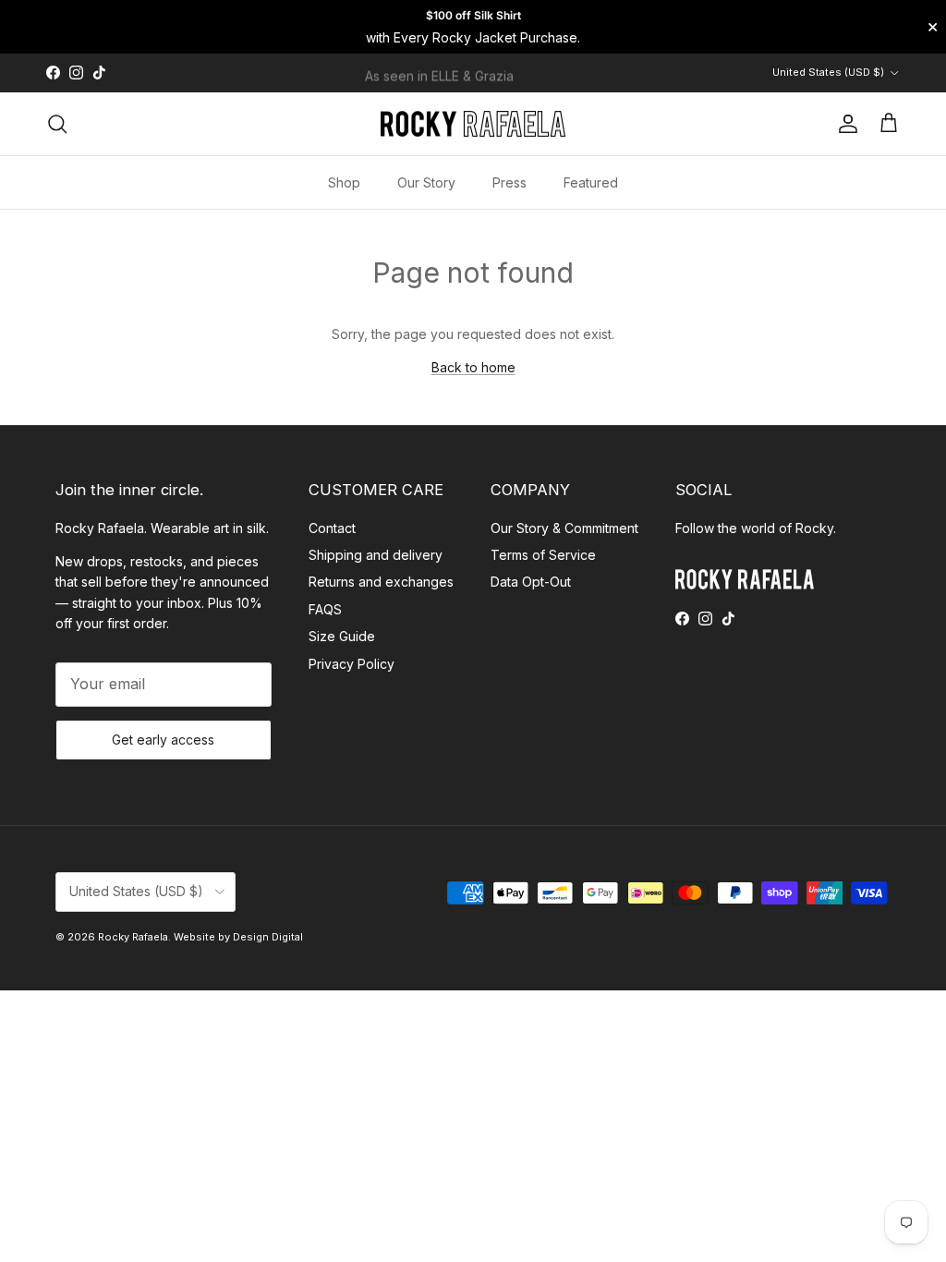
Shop (344, 182)
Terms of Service (543, 555)
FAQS (325, 609)
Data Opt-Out (531, 581)
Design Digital (268, 936)
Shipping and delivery (376, 555)
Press (509, 182)
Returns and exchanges (381, 581)
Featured (591, 182)
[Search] (57, 124)
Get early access (163, 739)
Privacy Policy (351, 664)
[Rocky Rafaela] (473, 124)
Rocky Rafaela (133, 936)
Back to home (473, 367)
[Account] (844, 124)
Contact (332, 528)
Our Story (426, 182)
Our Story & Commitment (564, 528)
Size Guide (342, 636)
